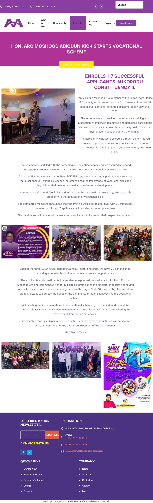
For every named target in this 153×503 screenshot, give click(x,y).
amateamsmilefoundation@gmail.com (84, 451)
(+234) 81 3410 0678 (76, 444)
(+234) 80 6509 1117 (76, 438)
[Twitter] (101, 6)
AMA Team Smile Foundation (82, 501)
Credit (107, 501)
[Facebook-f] (96, 6)
